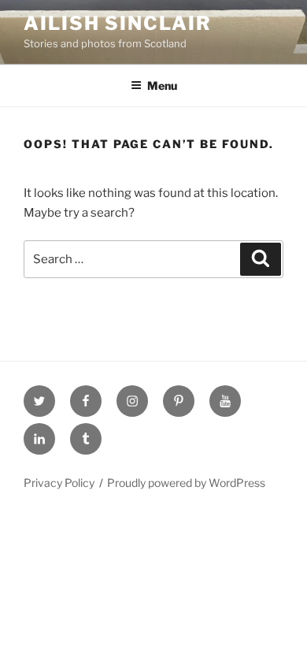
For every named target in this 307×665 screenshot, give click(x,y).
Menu (162, 85)
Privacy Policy (59, 482)
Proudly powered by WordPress (186, 482)
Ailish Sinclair (118, 23)
